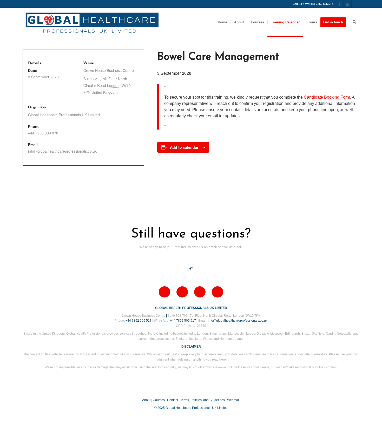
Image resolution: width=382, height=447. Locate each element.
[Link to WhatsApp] (355, 4)
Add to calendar (184, 147)
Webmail (233, 400)
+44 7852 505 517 (139, 320)
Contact (172, 400)
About (146, 400)
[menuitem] (222, 22)
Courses (159, 400)
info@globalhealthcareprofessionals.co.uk (237, 320)
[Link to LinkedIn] (347, 4)
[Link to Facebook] (340, 4)
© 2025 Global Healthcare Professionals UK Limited (191, 408)
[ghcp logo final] (92, 22)
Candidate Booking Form (327, 97)
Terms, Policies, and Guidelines (202, 400)
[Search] (354, 22)
